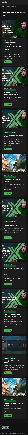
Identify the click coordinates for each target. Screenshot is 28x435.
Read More (8, 62)
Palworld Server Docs (10, 42)
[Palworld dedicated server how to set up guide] (14, 387)
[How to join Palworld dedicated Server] (14, 345)
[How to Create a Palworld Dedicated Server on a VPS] (14, 76)
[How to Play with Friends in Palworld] (14, 163)
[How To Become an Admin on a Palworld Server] (14, 252)
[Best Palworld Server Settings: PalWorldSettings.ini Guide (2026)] (14, 299)
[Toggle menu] (25, 2)
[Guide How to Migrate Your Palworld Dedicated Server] (14, 208)
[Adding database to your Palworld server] (14, 119)
